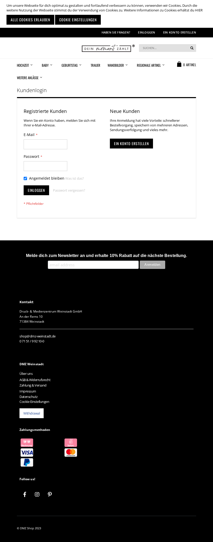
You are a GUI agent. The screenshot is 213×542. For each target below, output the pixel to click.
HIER (199, 10)
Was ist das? (74, 178)
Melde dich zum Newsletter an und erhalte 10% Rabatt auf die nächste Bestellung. (106, 255)
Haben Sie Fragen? (116, 32)
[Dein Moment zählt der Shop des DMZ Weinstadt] (106, 48)
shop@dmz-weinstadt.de (37, 336)
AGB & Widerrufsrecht (34, 379)
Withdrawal (31, 413)
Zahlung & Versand (32, 385)
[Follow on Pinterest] (49, 494)
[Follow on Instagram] (37, 494)
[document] (107, 14)
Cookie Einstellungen (34, 401)
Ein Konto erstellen (179, 32)
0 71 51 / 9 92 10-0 (31, 341)
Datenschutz (28, 396)
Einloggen (146, 32)
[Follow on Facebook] (24, 494)
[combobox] (167, 48)
